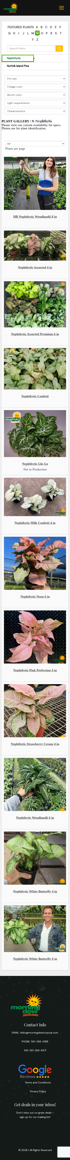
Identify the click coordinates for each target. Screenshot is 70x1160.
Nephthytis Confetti (35, 396)
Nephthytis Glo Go (35, 464)
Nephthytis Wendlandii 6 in (35, 817)
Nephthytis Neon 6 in (35, 596)
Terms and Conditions (38, 1082)
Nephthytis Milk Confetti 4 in (35, 523)
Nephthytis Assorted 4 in (35, 267)
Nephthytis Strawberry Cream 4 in (35, 744)
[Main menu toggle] (61, 8)
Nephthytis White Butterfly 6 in (35, 959)
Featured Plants (21, 27)
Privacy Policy (37, 1091)
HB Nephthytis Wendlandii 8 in (35, 216)
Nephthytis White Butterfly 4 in (35, 891)
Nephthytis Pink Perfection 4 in (35, 670)
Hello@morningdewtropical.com (39, 1032)
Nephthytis (14, 58)
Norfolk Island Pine (18, 66)
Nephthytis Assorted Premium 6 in (35, 334)
